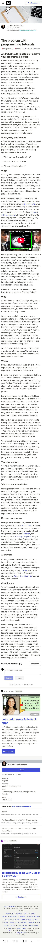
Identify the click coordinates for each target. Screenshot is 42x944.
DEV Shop (31, 922)
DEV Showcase (26, 919)
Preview (20, 678)
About (35, 919)
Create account (34, 3)
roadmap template (22, 536)
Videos (33, 913)
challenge (19, 49)
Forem (10, 928)
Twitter (25, 570)
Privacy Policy (22, 925)
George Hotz (29, 204)
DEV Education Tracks (9, 916)
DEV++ (26, 913)
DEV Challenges (17, 913)
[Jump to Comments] (15, 941)
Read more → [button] (8, 751)
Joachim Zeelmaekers (15, 26)
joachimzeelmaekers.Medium (27, 30)
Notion (27, 534)
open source (21, 928)
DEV (10, 930)
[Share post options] (38, 941)
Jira (22, 525)
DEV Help (22, 916)
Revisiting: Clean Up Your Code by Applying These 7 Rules (18, 830)
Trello (29, 525)
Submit (9, 678)
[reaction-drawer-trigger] (5, 941)
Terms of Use (33, 925)
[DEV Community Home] (8, 3)
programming (7, 49)
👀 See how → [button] (21, 897)
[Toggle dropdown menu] (39, 691)
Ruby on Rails (21, 933)
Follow (21, 770)
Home (8, 913)
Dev (15, 576)
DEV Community (9, 906)
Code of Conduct (15, 684)
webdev (28, 49)
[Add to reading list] (24, 941)
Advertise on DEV (33, 916)
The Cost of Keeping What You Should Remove (19, 821)
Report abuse (28, 684)
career (37, 49)
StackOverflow (26, 576)
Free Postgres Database (18, 922)
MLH (38, 922)
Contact (5, 922)
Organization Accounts (11, 919)
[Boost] (32, 941)
